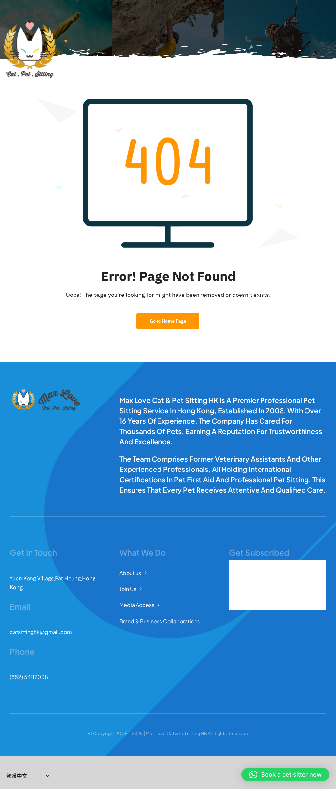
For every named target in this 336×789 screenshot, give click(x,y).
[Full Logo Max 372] (29, 9)
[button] (285, 774)
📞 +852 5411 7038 (270, 39)
